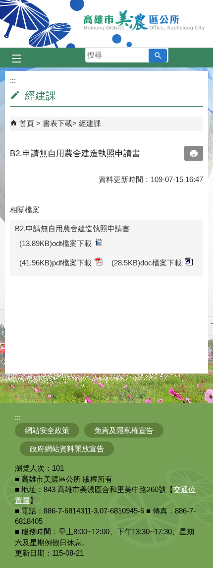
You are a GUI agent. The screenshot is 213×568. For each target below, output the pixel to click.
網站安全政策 (47, 430)
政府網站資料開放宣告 (67, 448)
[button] (158, 56)
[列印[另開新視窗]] (193, 153)
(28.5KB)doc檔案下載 (146, 262)
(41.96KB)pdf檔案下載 (55, 262)
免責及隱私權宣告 (124, 430)
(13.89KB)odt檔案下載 (55, 243)
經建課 (90, 123)
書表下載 (57, 123)
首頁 (26, 123)
